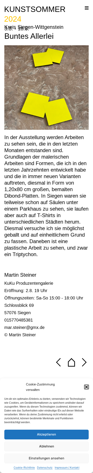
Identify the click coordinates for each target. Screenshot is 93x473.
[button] (86, 387)
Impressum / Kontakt (67, 467)
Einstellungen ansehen (46, 458)
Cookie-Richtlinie (24, 467)
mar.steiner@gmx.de (24, 327)
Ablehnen (46, 446)
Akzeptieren (46, 434)
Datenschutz (45, 467)
